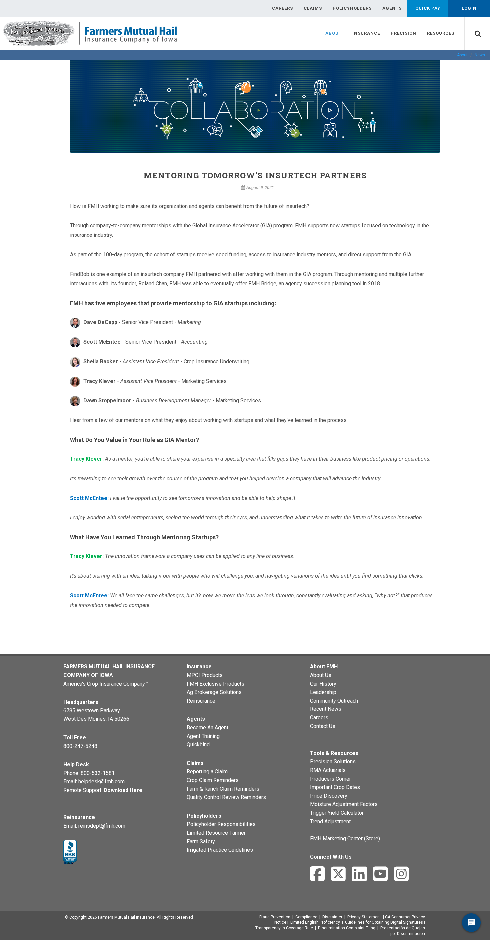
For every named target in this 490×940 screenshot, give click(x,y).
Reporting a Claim (207, 771)
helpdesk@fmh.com (101, 781)
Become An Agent (207, 727)
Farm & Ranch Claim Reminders (223, 789)
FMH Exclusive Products (215, 684)
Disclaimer (332, 917)
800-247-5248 (80, 746)
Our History (323, 684)
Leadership (323, 692)
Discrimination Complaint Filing (346, 928)
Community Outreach (334, 701)
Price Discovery (328, 796)
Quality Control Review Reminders (226, 797)
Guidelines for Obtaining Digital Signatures (384, 922)
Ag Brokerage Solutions (214, 692)
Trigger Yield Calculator (337, 813)
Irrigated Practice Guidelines (220, 850)
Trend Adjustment (330, 821)
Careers (319, 717)
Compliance (306, 917)
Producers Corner (330, 779)
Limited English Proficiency (315, 922)
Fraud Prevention (274, 917)
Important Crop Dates (335, 787)
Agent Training (203, 736)
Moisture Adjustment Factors (344, 804)
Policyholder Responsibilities (221, 824)
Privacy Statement (364, 917)
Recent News (325, 709)
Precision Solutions (333, 761)
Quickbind (198, 744)
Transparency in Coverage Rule (284, 928)
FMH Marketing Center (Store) (345, 838)
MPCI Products (205, 675)
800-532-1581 (98, 773)
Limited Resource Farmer (216, 833)
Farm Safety (201, 841)
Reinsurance (201, 701)
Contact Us (322, 726)
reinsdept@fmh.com (101, 826)
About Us (320, 675)
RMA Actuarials (328, 770)
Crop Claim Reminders (213, 780)
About (462, 55)
